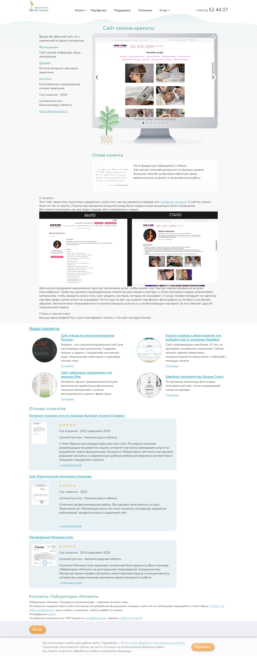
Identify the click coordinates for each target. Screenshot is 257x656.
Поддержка (122, 10)
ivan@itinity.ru (45, 610)
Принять (203, 647)
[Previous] (97, 77)
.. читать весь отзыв (70, 465)
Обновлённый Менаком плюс (51, 537)
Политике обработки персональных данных (154, 643)
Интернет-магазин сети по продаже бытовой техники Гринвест (77, 416)
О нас (163, 10)
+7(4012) (211, 10)
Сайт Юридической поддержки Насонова (60, 476)
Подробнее (67, 366)
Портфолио (98, 10)
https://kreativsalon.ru (53, 111)
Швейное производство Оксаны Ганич (195, 376)
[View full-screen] (214, 36)
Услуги (79, 10)
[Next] (212, 77)
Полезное (145, 10)
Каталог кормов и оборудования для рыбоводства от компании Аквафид (193, 337)
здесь (51, 614)
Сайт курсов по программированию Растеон (88, 337)
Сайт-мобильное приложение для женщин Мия (86, 374)
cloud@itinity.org (96, 618)
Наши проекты (44, 328)
